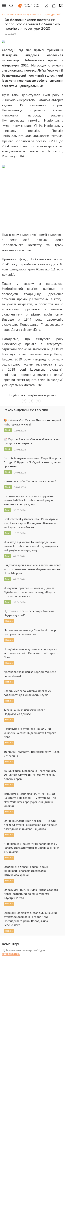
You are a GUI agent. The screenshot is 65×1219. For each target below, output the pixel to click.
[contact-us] (61, 5)
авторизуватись (11, 953)
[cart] (54, 5)
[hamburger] (4, 5)
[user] (46, 5)
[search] (11, 5)
